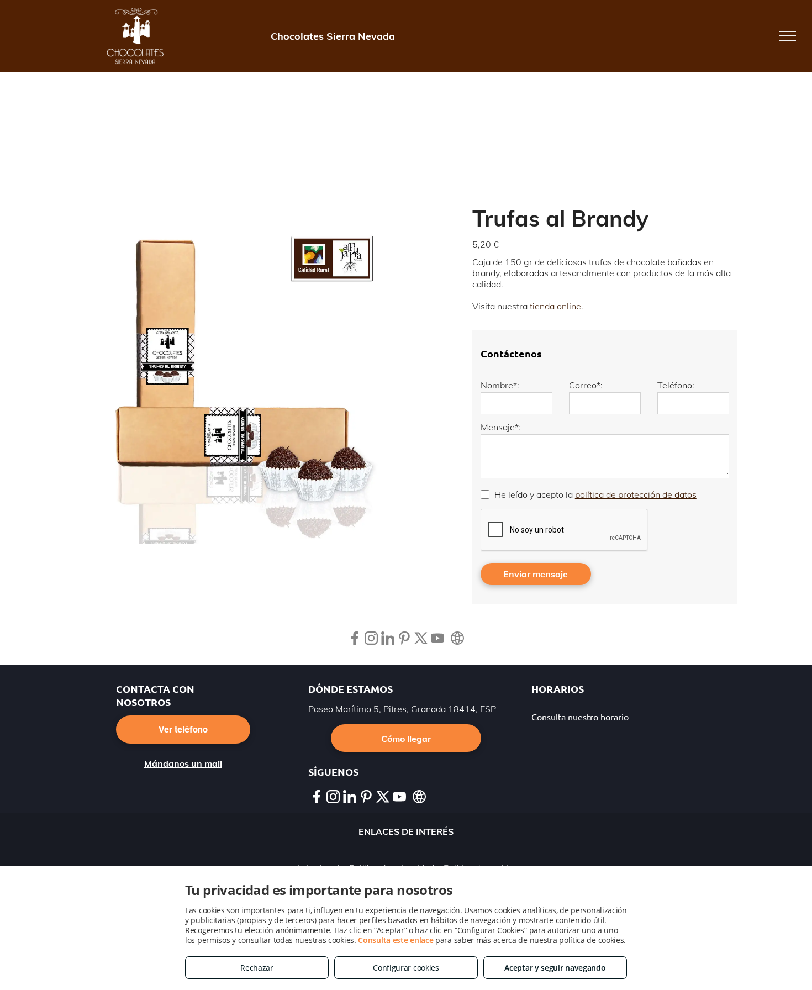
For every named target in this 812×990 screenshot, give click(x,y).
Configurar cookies (406, 967)
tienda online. (556, 306)
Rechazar (256, 967)
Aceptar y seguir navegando (554, 967)
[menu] (787, 36)
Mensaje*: (501, 427)
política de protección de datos (636, 494)
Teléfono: (675, 385)
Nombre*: (500, 385)
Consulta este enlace (395, 940)
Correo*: (586, 385)
